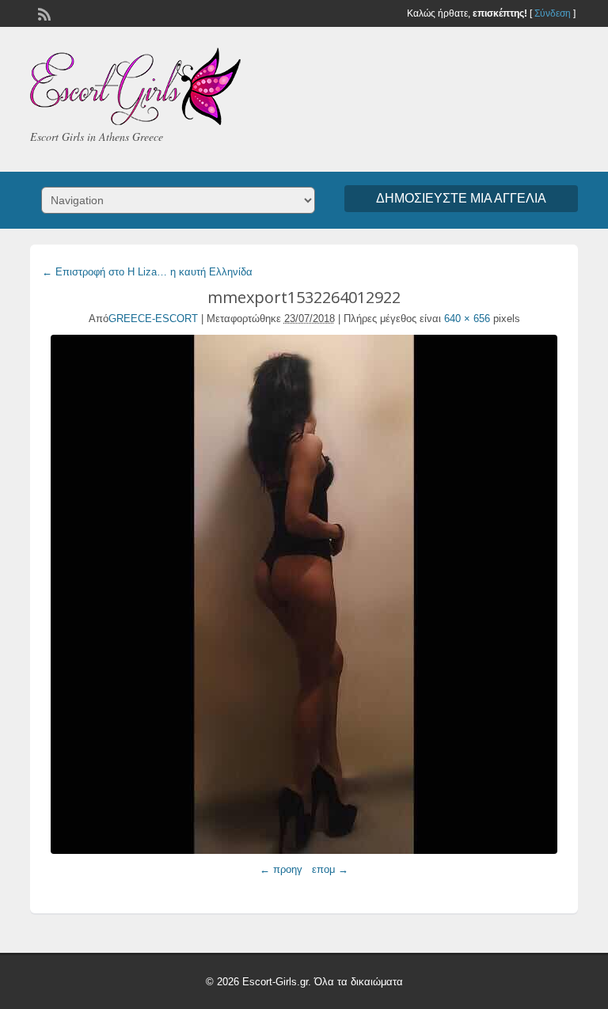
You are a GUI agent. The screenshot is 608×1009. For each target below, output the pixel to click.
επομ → (330, 869)
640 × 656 (467, 318)
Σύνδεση (552, 13)
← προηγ (281, 869)
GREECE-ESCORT (153, 318)
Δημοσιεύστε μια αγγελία (461, 198)
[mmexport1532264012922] (303, 594)
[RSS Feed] (42, 12)
